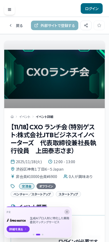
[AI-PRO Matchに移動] (38, 234)
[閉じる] (67, 211)
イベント (24, 117)
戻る (19, 25)
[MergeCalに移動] (33, 234)
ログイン (91, 8)
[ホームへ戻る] (12, 116)
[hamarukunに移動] (42, 234)
